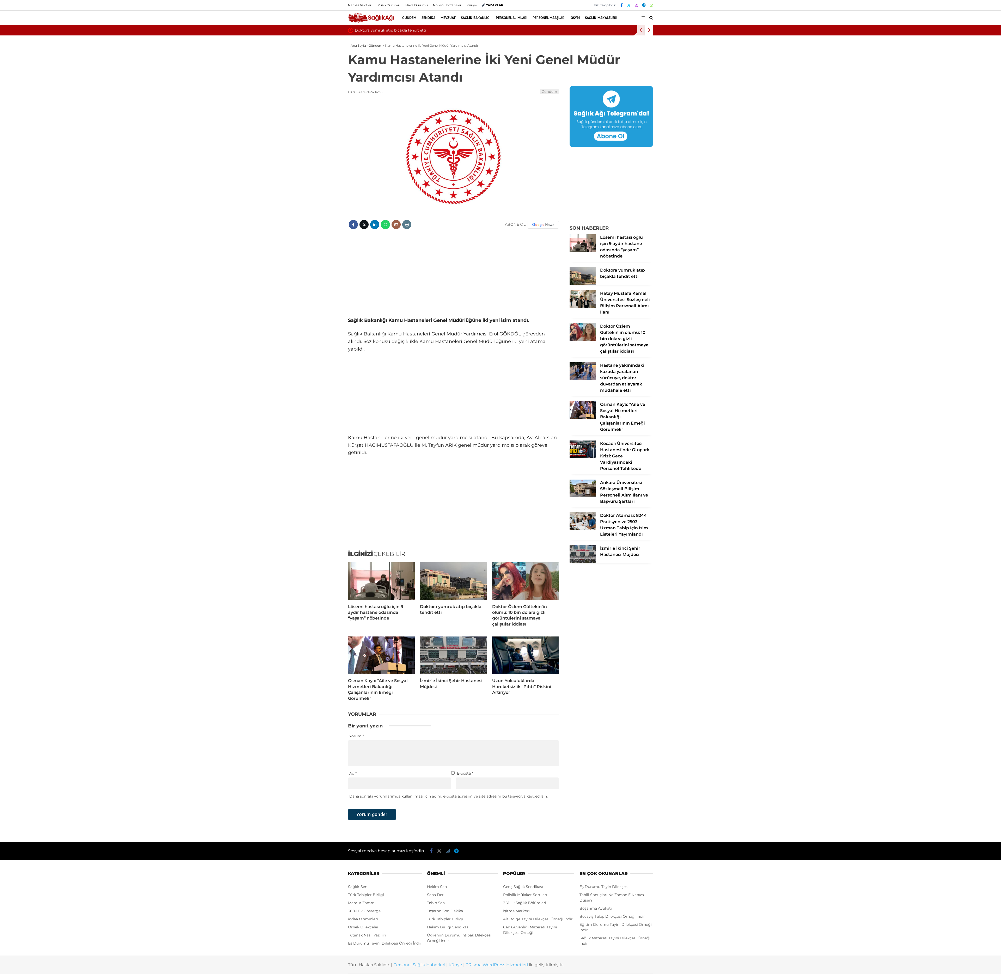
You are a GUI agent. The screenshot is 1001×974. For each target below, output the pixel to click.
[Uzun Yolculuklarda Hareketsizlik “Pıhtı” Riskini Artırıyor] (525, 655)
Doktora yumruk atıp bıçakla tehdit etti (390, 30)
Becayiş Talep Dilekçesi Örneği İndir (612, 916)
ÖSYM (575, 17)
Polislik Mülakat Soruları (525, 894)
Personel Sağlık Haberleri (419, 964)
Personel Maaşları (549, 17)
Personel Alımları (511, 17)
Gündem (409, 17)
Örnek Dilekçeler (363, 927)
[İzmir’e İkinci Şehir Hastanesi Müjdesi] (453, 655)
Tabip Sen (436, 903)
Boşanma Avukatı (595, 908)
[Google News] (543, 225)
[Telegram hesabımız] (644, 5)
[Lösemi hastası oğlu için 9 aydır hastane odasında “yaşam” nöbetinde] (381, 581)
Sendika (428, 17)
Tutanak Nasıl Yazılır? (367, 935)
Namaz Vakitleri (360, 5)
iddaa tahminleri (363, 919)
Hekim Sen (437, 886)
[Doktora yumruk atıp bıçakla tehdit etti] (453, 581)
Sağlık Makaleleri (601, 17)
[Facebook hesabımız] (621, 5)
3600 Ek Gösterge (364, 911)
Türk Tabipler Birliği (366, 894)
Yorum (356, 736)
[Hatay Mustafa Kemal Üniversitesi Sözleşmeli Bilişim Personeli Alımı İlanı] (583, 306)
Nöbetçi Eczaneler (447, 5)
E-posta (465, 773)
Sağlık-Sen (357, 886)
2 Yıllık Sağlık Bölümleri (524, 903)
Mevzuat (448, 17)
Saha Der (435, 894)
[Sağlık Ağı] (371, 22)
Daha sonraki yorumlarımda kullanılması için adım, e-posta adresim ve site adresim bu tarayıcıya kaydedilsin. (448, 796)
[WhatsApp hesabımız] (651, 5)
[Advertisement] (453, 274)
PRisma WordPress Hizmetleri (497, 964)
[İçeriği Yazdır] (406, 224)
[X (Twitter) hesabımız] (629, 5)
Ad (353, 773)
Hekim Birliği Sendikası (448, 927)
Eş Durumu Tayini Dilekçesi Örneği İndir (384, 943)
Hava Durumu (416, 5)
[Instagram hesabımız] (636, 5)
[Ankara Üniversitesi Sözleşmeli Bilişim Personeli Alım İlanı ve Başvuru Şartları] (583, 496)
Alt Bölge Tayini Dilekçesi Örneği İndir (538, 919)
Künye (472, 5)
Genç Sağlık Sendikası (523, 886)
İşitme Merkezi (516, 911)
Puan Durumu (388, 5)
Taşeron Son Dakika (445, 911)
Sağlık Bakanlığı (476, 17)
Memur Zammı (362, 903)
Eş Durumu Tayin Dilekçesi (603, 886)
